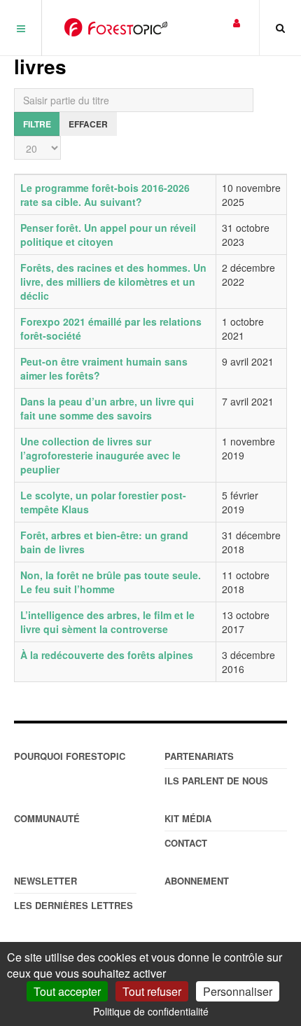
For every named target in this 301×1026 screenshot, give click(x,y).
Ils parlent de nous (216, 780)
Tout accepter (67, 991)
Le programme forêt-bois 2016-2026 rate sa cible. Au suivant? (105, 195)
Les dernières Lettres (73, 905)
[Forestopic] (115, 27)
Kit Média (187, 818)
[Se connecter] (236, 22)
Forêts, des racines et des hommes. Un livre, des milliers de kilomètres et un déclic (113, 282)
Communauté (47, 818)
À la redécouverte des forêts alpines (106, 655)
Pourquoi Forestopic (69, 756)
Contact (185, 843)
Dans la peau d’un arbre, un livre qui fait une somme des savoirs (107, 408)
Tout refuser (151, 991)
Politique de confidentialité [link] (151, 1011)
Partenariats (199, 756)
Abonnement (196, 880)
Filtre (37, 124)
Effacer (88, 124)
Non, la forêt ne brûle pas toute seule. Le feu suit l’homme (110, 582)
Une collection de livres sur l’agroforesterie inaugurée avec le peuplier (100, 455)
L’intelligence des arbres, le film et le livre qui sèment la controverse (107, 622)
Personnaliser (237, 991)
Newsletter (45, 880)
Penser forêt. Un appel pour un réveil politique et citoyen (108, 235)
